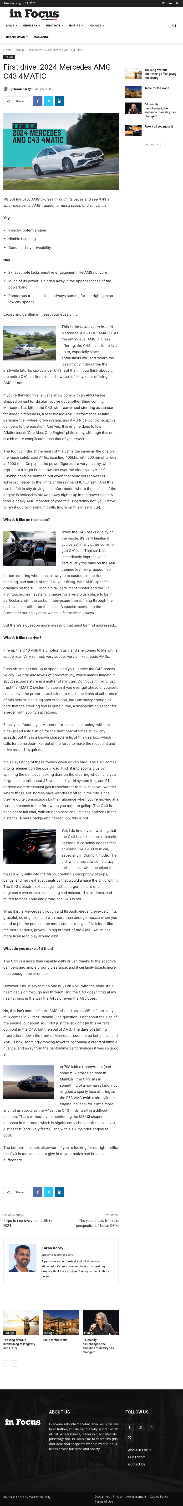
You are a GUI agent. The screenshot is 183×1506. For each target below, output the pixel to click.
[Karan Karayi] (6, 89)
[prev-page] (6, 1363)
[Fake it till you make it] (133, 130)
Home (7, 50)
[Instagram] (164, 3)
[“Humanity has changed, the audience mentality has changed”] (101, 1322)
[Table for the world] (61, 1322)
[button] (174, 25)
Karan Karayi (22, 89)
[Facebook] (157, 3)
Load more (150, 144)
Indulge (20, 50)
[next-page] (14, 1363)
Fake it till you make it (159, 126)
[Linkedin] (170, 3)
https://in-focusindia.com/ (57, 1254)
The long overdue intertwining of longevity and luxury (19, 1344)
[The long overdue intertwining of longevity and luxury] (21, 1322)
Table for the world (55, 1340)
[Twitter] (177, 3)
